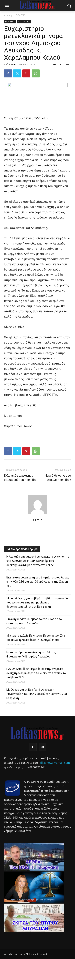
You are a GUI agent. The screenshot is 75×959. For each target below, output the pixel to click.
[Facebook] (8, 73)
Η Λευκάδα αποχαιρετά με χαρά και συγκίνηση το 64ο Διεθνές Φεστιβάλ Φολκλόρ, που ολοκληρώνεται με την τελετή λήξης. (37, 561)
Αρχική (8, 15)
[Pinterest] (26, 73)
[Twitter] (17, 73)
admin (12, 64)
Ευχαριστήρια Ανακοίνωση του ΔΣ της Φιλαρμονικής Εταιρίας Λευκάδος (31, 654)
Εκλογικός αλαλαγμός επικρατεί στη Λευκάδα (20, 478)
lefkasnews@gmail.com (54, 763)
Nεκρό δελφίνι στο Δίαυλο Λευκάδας (57, 478)
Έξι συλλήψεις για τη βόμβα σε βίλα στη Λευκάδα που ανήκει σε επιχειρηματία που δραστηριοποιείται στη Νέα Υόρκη (37, 602)
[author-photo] (37, 514)
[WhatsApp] (36, 73)
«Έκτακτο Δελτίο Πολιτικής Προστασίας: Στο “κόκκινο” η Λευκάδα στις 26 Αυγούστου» (35, 637)
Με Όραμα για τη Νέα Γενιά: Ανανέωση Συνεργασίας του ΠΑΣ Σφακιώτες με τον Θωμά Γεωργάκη (36, 694)
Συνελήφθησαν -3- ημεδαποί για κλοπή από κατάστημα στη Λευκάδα (34, 621)
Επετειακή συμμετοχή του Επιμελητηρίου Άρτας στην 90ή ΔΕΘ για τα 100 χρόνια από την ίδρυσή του (37, 581)
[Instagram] (42, 747)
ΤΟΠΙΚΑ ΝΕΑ (24, 21)
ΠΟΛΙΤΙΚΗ (21, 15)
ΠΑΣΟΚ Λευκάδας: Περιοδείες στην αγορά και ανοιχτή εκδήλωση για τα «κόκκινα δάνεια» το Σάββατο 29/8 (36, 673)
